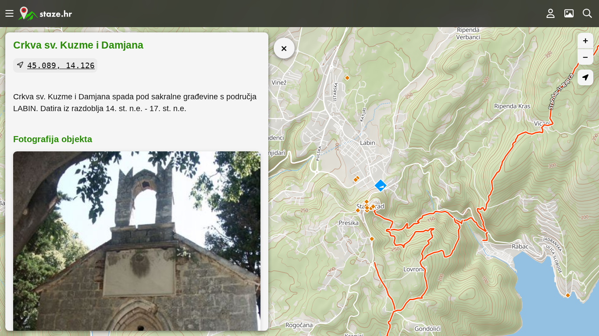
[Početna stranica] (45, 14)
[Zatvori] (284, 48)
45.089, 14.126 (61, 65)
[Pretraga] (587, 13)
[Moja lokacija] (585, 77)
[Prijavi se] (550, 13)
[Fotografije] (569, 13)
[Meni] (9, 13)
